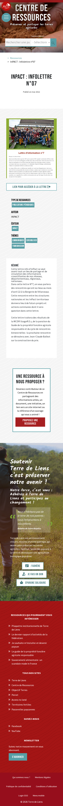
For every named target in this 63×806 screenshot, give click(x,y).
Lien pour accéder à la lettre (30, 187)
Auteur (14, 212)
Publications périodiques (23, 204)
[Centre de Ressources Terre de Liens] (6, 6)
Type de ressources (20, 200)
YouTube (16, 731)
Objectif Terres (19, 690)
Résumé (15, 265)
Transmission (18, 246)
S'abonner (18, 757)
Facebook (17, 726)
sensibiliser (31, 240)
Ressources (16, 58)
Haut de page (57, 797)
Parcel (15, 694)
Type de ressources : (38, 36)
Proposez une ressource (30, 422)
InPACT (15, 228)
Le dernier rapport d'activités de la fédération (29, 636)
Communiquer (18, 240)
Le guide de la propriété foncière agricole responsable (28, 653)
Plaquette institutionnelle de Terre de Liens (30, 627)
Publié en (27, 92)
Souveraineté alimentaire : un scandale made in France (27, 661)
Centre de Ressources (23, 685)
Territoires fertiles (21, 704)
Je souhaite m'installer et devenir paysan (29, 644)
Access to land (19, 699)
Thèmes (14, 235)
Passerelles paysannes (23, 709)
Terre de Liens (19, 680)
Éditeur (15, 223)
